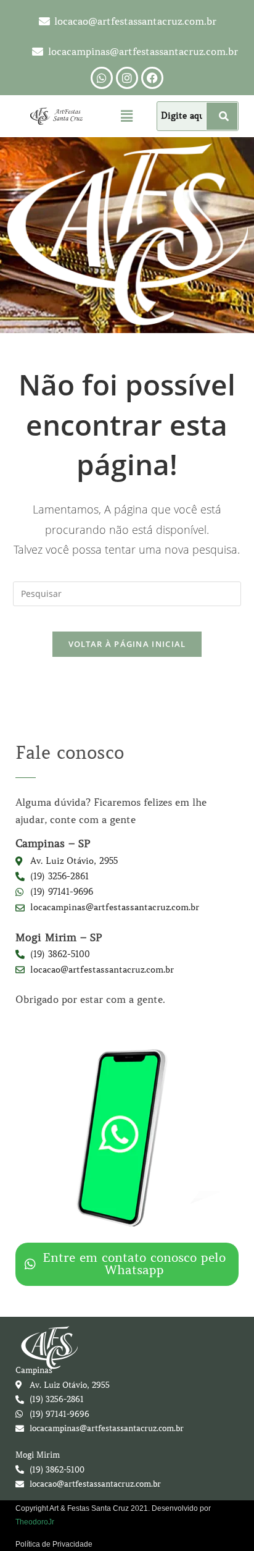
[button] (127, 115)
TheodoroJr (34, 1522)
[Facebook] (152, 78)
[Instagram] (127, 78)
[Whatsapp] (102, 78)
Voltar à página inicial (127, 643)
